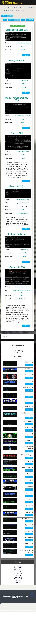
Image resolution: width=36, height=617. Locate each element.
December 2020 (17, 566)
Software (29, 19)
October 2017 (18, 573)
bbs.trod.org (24, 249)
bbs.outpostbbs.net (23, 151)
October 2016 (18, 579)
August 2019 (18, 568)
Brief (4, 15)
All (5, 19)
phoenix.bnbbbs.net (23, 199)
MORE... (26, 55)
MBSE (23, 46)
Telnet (23, 50)
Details (30, 365)
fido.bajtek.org (24, 80)
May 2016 (18, 581)
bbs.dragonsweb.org (23, 43)
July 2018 (18, 571)
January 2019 (18, 569)
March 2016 (17, 582)
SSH (23, 19)
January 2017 (18, 577)
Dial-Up (20, 213)
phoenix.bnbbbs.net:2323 (22, 115)
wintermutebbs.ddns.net (22, 287)
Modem (10, 19)
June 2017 (18, 575)
